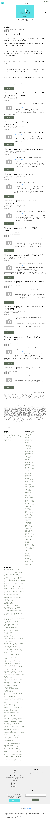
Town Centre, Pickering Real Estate (13, 742)
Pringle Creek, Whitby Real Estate (34, 415)
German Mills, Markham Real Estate (13, 643)
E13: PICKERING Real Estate (23, 404)
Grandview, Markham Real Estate (20, 406)
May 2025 (28, 447)
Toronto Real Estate (9, 740)
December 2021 (29, 500)
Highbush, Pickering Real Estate (19, 407)
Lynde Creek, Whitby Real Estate (27, 409)
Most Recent (28, 432)
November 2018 (29, 545)
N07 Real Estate (8, 680)
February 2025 (29, 451)
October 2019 (28, 533)
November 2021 (29, 501)
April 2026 (28, 439)
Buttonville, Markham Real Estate (12, 597)
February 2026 (29, 442)
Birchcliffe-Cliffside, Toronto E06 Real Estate (21, 397)
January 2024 (29, 464)
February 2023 (29, 478)
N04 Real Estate (28, 411)
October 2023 (29, 467)
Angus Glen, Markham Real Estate (33, 394)
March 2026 (28, 440)
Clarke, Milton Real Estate (11, 608)
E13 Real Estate (15, 404)
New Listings (7, 437)
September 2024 (29, 454)
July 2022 (28, 489)
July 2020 (28, 520)
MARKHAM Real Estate (13, 152)
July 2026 (28, 434)
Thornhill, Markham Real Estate (12, 737)
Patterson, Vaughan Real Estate (12, 702)
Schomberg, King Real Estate (17, 418)
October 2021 (28, 503)
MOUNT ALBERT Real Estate (11, 673)
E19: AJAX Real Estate (12, 177)
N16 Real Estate (15, 413)
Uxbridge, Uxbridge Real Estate (12, 746)
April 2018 (28, 555)
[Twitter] (44, 1)
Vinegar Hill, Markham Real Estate (13, 750)
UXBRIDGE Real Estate (10, 745)
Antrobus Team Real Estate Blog (12, 436)
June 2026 (28, 436)
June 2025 (28, 445)
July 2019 (27, 538)
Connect (37, 3)
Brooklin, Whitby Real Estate (11, 594)
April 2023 (28, 475)
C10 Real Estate (8, 602)
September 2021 (29, 505)
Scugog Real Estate (26, 418)
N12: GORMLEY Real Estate (13, 258)
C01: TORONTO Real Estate (11, 600)
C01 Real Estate (8, 599)
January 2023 (29, 480)
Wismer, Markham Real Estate (12, 759)
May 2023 (28, 473)
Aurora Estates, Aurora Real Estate (16, 395)
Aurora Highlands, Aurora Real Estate (14, 578)
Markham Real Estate (37, 409)
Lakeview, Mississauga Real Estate (15, 409)
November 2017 (29, 563)
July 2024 (28, 456)
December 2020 (29, 516)
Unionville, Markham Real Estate (12, 743)
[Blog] (46, 1)
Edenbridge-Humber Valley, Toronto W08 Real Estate (24, 405)
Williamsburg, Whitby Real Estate (13, 754)
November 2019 (29, 531)
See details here (19, 107)
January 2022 (29, 498)
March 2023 (28, 476)
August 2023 (28, 470)
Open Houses (7, 439)
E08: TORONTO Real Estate (11, 624)
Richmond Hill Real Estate (16, 416)
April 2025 (28, 448)
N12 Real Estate (38, 412)
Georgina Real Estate (38, 405)
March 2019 (28, 542)
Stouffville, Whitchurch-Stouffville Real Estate (35, 419)
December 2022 (29, 481)
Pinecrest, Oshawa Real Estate (21, 415)
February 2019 (29, 544)
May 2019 (27, 541)
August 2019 (28, 536)
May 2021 (27, 508)
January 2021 (28, 514)
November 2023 (29, 465)
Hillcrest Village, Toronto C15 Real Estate (32, 407)
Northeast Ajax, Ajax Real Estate (16, 414)
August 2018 (28, 549)
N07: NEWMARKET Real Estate (14, 412)
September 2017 (29, 564)
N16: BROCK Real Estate (22, 413)
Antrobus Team (8, 434)
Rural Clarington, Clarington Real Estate (29, 416)
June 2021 (28, 506)
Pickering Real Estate (12, 415)
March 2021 (28, 511)
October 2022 (29, 484)
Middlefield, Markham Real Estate (33, 410)
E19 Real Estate (8, 635)
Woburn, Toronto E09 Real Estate (12, 760)
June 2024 (28, 458)
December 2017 (29, 561)
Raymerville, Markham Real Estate (13, 709)
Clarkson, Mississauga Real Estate (13, 610)
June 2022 (28, 491)
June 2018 (28, 552)
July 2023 (28, 472)
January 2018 (28, 560)
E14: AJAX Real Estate (12, 371)
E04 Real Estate (8, 619)
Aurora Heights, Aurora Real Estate (29, 395)
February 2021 (29, 512)
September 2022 (29, 486)
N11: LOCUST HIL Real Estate (14, 206)
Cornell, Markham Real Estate (12, 611)
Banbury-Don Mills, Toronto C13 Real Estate (32, 396)
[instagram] (47, 1)
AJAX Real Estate (23, 394)
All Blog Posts (7, 432)
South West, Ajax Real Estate (22, 419)
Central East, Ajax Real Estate (11, 605)
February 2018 (29, 558)
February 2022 (29, 497)
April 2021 (28, 509)
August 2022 (28, 487)
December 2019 (29, 530)
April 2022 (28, 494)
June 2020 (28, 522)
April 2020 (28, 523)
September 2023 (29, 469)
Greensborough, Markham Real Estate (33, 406)
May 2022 (28, 492)
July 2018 (27, 550)
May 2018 (27, 553)
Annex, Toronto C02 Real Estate (12, 574)
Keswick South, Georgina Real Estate (13, 660)
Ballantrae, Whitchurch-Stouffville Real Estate (17, 396)
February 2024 (29, 462)
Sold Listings (7, 440)
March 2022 (28, 495)
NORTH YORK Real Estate (10, 696)
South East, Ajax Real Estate (12, 419)
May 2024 (28, 459)
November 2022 (29, 483)
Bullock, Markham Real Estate (12, 596)
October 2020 (29, 517)
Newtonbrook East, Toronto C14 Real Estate (35, 413)
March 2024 (28, 461)
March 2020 (28, 525)
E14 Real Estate (30, 404)
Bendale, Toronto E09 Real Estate (12, 586)
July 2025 (28, 443)
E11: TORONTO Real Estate (13, 343)
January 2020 (29, 528)
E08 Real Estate (8, 622)
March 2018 (28, 556)
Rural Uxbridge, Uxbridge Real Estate (21, 417)
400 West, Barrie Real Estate (14, 394)
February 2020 (29, 527)
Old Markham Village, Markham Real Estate (30, 414)
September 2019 (29, 534)
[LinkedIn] (42, 4)
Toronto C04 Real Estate (10, 738)
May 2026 (28, 437)
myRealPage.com (27, 808)
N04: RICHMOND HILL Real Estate (38, 411)
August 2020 (28, 519)
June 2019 (28, 539)
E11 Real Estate (7, 626)
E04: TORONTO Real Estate (14, 234)
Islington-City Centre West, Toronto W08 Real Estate (27, 408)
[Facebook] (42, 1)
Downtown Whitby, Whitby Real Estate (14, 618)
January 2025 (29, 453)
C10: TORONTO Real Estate (11, 604)
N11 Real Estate (22, 412)
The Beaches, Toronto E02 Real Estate (14, 735)
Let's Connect (14, 801)
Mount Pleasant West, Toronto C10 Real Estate (17, 411)
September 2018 (29, 547)
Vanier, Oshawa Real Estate (11, 748)
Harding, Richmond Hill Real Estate (13, 648)
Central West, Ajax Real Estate (12, 607)
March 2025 (28, 450)
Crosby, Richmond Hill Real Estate (13, 613)
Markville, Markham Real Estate (20, 410)
